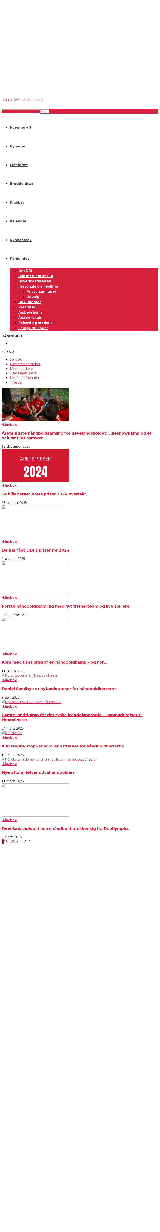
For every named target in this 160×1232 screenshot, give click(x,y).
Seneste (16, 359)
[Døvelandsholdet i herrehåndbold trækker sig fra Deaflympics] (35, 815)
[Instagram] (17, 1157)
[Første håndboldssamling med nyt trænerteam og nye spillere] (35, 593)
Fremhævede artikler (25, 364)
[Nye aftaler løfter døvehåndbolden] (49, 759)
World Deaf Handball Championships (37, 343)
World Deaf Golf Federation (17, 1189)
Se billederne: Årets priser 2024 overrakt (44, 494)
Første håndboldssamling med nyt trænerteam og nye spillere (66, 606)
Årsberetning (30, 312)
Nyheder (17, 146)
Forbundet (19, 259)
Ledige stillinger (33, 328)
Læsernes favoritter (24, 377)
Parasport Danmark (12, 1193)
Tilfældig (16, 382)
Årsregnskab (29, 318)
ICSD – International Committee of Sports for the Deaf (31, 1186)
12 (11, 841)
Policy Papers (9, 1129)
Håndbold (9, 424)
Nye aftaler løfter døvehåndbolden (38, 772)
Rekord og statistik (35, 323)
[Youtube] (39, 1157)
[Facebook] (6, 1157)
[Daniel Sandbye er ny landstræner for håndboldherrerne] (30, 675)
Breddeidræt (21, 184)
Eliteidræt (19, 165)
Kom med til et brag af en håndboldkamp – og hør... (55, 662)
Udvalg (33, 297)
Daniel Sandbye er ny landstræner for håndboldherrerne (59, 688)
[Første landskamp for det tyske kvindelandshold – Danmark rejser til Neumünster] (31, 702)
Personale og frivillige (38, 286)
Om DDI (25, 271)
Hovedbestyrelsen (34, 281)
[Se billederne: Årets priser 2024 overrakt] (35, 480)
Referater (26, 307)
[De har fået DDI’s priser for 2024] (35, 537)
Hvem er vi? (20, 128)
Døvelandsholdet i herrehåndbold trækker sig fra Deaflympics (65, 828)
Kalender (18, 221)
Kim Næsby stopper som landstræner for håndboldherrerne (63, 746)
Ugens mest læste (23, 373)
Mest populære (21, 368)
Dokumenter (29, 302)
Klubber (17, 202)
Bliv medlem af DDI (35, 276)
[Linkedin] (28, 1157)
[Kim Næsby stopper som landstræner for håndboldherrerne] (12, 733)
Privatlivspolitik (10, 1126)
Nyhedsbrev (21, 240)
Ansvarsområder (41, 292)
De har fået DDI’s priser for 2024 (36, 550)
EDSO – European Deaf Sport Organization (25, 1182)
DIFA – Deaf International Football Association (26, 1196)
